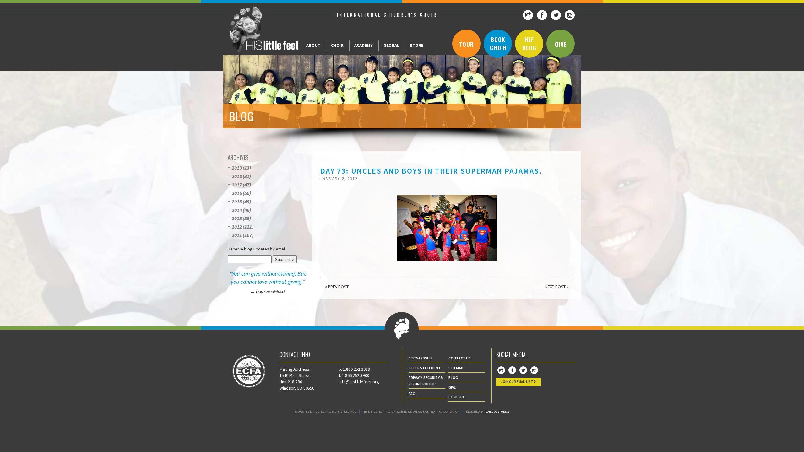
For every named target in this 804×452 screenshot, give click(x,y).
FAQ (412, 393)
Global (391, 45)
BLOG (453, 377)
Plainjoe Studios (496, 412)
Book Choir (498, 43)
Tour (466, 44)
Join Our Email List (517, 381)
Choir (337, 45)
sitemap (455, 367)
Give (561, 44)
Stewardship (421, 358)
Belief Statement (425, 367)
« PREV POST (337, 286)
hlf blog (529, 43)
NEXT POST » (556, 286)
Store (416, 45)
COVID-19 (456, 397)
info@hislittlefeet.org (359, 382)
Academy (363, 45)
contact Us (459, 358)
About (313, 45)
